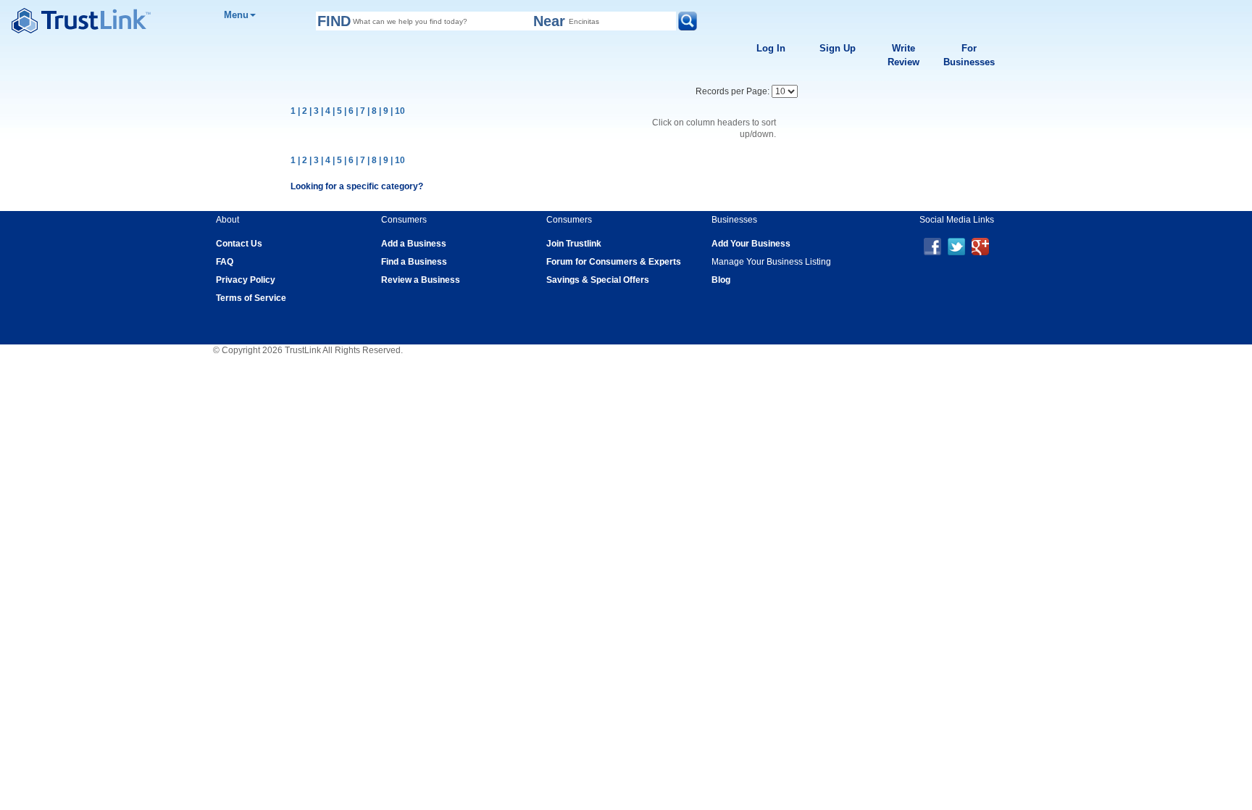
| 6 (349, 111)
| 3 (314, 111)
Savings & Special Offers (597, 280)
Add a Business (413, 244)
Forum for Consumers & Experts (613, 262)
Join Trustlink (573, 244)
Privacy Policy (245, 280)
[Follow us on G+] (980, 246)
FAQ (224, 262)
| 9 (383, 111)
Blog (720, 280)
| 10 (398, 111)
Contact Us (239, 244)
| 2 (302, 111)
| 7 (360, 111)
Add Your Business (750, 244)
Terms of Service (251, 298)
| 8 (372, 111)
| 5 (337, 111)
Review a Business (420, 280)
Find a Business (414, 262)
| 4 (325, 111)
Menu (236, 14)
